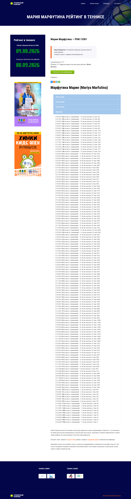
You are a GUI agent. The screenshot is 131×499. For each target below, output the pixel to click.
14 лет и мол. (60, 102)
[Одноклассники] (54, 82)
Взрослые (59, 112)
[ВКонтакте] (52, 82)
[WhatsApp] (59, 82)
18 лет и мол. (60, 97)
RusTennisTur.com (116, 496)
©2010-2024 (106, 496)
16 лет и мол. (60, 107)
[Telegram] (57, 82)
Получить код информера (62, 72)
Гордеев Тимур (71, 439)
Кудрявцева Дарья (93, 439)
